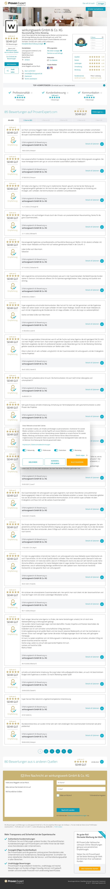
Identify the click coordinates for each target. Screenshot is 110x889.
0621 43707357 (30, 71)
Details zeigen (80, 455)
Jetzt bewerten (11, 64)
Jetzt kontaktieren (96, 9)
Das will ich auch (89, 3)
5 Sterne (93, 37)
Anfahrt (27, 60)
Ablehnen (33, 462)
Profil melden (58, 827)
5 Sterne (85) (28, 120)
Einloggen (101, 3)
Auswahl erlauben (55, 462)
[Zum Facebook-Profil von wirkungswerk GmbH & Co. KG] (48, 69)
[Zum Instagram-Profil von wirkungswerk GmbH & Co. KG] (51, 69)
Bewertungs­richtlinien (74, 881)
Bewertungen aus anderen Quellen (12, 51)
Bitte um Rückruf (66, 795)
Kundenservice (79, 76)
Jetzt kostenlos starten (89, 868)
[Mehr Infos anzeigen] (81, 42)
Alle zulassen (77, 462)
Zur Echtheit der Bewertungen (11, 57)
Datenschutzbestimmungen (40, 444)
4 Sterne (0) (46, 120)
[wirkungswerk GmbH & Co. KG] (11, 26)
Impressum (26, 444)
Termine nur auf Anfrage (55, 53)
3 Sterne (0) (63, 120)
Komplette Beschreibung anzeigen (33, 44)
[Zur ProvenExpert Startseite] (15, 4)
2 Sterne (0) (81, 120)
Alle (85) (11, 120)
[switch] (40, 450)
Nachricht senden (68, 810)
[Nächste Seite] (69, 751)
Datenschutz (95, 881)
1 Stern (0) (98, 120)
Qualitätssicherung (86, 881)
